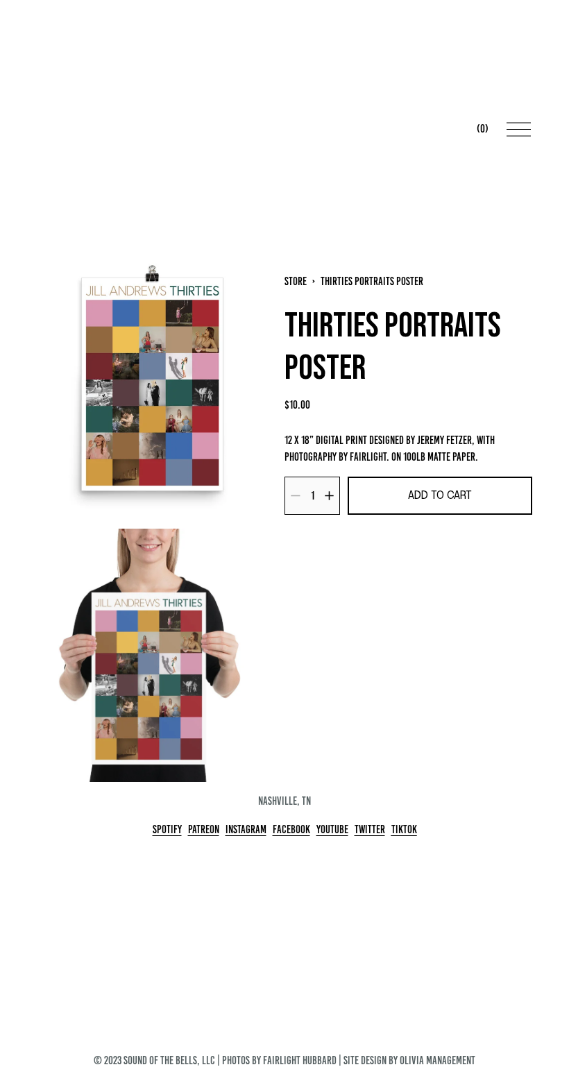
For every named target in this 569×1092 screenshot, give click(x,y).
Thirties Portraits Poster (372, 281)
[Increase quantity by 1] (329, 496)
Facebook (291, 829)
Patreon (203, 829)
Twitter (370, 829)
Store (295, 281)
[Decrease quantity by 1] (295, 496)
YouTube (332, 829)
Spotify (167, 829)
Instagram (246, 829)
